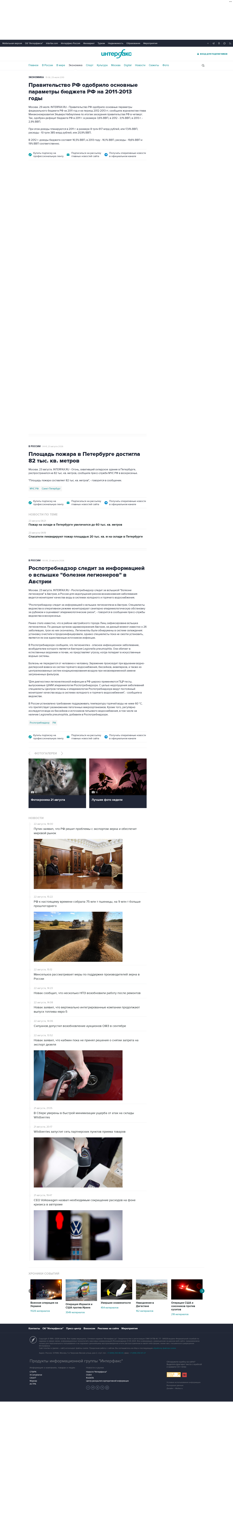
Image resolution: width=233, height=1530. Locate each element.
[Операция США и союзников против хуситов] (187, 1298)
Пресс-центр (73, 1328)
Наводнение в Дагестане (145, 1304)
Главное (34, 65)
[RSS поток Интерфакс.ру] (102, 1388)
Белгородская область (42, 334)
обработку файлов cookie (164, 1348)
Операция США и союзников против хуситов (183, 1306)
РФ (54, 722)
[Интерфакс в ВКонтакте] (98, 1388)
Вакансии (89, 1328)
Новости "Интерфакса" (96, 1372)
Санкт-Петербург (51, 488)
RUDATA (90, 1378)
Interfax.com (52, 43)
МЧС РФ (34, 488)
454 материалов (109, 1307)
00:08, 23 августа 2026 (53, 560)
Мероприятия (150, 43)
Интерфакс (116, 53)
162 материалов (144, 1311)
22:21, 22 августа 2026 (98, 182)
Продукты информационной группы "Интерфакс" (76, 1361)
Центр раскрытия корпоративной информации (107, 1381)
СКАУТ (33, 1378)
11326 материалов (40, 1311)
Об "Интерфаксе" (34, 43)
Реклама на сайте (108, 1328)
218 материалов (179, 1314)
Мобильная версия (12, 43)
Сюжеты (154, 65)
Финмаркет (89, 43)
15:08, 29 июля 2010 (54, 77)
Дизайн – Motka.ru (175, 1388)
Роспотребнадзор (39, 722)
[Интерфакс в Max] (107, 1388)
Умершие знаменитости (116, 1302)
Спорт (89, 65)
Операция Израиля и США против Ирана (79, 1306)
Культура (102, 65)
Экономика (75, 65)
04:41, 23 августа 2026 (52, 446)
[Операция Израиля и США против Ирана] (81, 1300)
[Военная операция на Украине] (46, 1298)
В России (47, 65)
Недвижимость (115, 43)
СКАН (89, 1375)
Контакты (34, 1328)
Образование (133, 43)
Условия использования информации (184, 1382)
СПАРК (33, 1372)
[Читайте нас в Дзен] (88, 1388)
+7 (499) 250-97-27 (138, 1353)
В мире (60, 65)
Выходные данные (175, 1385)
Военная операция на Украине (66, 182)
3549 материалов (75, 1312)
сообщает (90, 215)
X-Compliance (36, 1375)
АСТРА (33, 1384)
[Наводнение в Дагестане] (151, 1298)
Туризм (101, 43)
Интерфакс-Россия (70, 43)
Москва (115, 65)
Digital (128, 65)
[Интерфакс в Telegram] (93, 1388)
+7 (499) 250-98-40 (115, 1353)
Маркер (33, 1381)
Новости (140, 65)
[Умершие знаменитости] (116, 1298)
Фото (165, 65)
